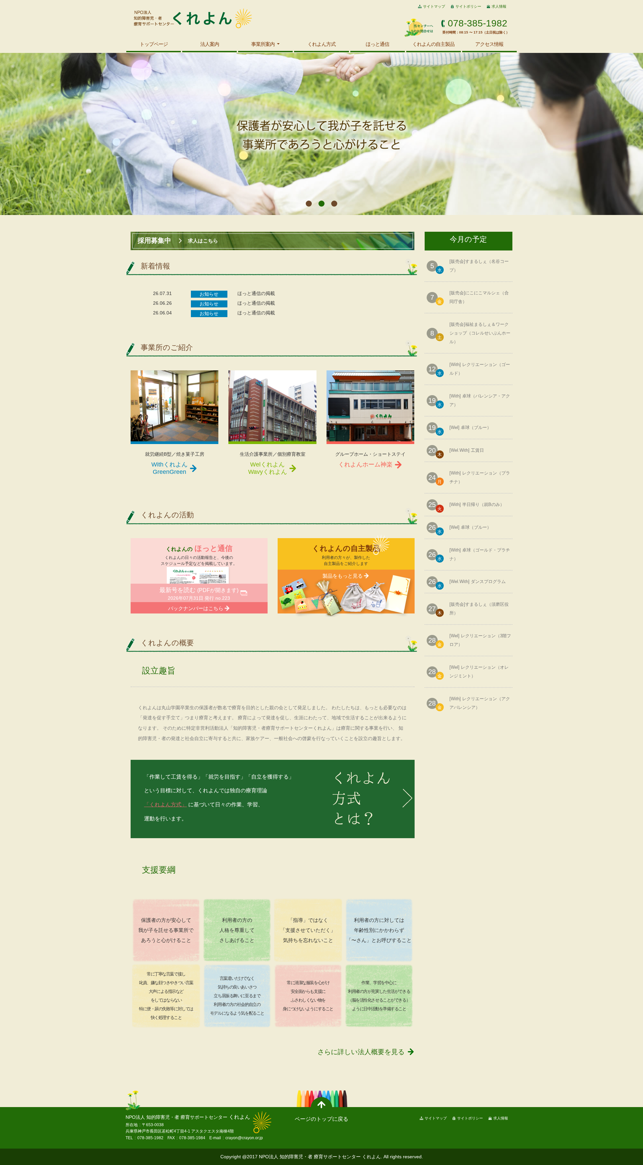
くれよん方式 (321, 44)
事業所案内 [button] (263, 44)
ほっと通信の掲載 (256, 293)
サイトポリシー (468, 6)
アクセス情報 (489, 44)
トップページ (154, 44)
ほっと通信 (377, 44)
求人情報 (499, 6)
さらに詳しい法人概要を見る (361, 1051)
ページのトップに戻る (321, 1119)
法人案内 (209, 44)
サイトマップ (434, 6)
